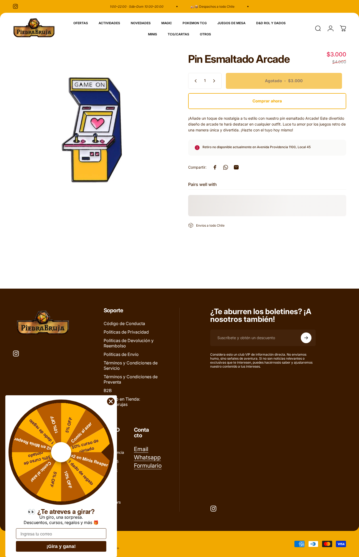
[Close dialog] (111, 401)
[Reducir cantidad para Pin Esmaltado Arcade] (194, 81)
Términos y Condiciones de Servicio (131, 365)
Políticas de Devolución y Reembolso (129, 343)
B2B (108, 390)
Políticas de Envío (121, 354)
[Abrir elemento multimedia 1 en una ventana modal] (92, 130)
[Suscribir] (306, 337)
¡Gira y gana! (61, 546)
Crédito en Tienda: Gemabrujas (122, 401)
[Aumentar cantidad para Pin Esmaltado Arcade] (215, 81)
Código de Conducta (124, 323)
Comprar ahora (267, 100)
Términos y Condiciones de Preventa (131, 379)
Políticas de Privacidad (126, 332)
